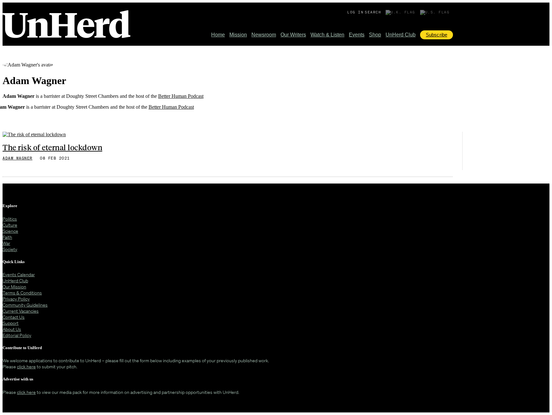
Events (356, 34)
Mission (238, 34)
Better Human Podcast (180, 96)
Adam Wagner (18, 158)
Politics (10, 219)
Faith (7, 237)
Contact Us (14, 317)
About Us (12, 329)
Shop (375, 34)
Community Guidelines (25, 305)
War (6, 243)
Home (218, 34)
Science (10, 231)
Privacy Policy (16, 299)
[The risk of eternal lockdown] (34, 135)
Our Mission (14, 287)
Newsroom (263, 34)
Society (10, 249)
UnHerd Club (401, 34)
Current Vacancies (21, 311)
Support (11, 323)
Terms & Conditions (22, 293)
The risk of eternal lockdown (52, 147)
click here (26, 367)
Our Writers (293, 34)
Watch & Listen (327, 34)
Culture (10, 225)
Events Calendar (19, 274)
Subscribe (436, 34)
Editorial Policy (17, 335)
